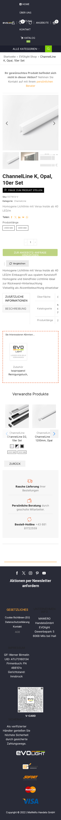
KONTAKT (25, 29)
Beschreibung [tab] (15, 308)
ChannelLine (20, 201)
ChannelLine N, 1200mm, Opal (44, 438)
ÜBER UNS (25, 12)
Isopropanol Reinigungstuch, (18, 372)
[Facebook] (17, 573)
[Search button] (48, 48)
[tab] (16, 298)
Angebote (42, 22)
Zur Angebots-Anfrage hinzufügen (30, 253)
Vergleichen (19, 263)
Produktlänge (10, 222)
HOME (25, 4)
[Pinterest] (37, 573)
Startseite (10, 56)
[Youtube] (44, 573)
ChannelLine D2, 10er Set (17, 438)
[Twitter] (23, 573)
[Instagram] (30, 573)
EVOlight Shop (28, 56)
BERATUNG (25, 21)
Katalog (29, 39)
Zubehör (18, 366)
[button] (7, 123)
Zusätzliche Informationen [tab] (16, 298)
